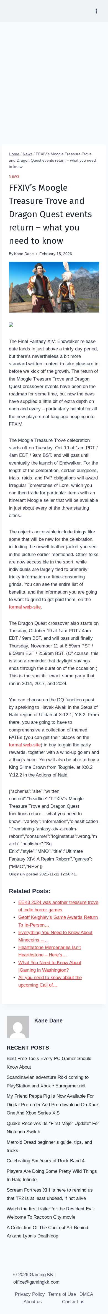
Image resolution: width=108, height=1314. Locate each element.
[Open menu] (96, 11)
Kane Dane (24, 254)
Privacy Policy (30, 1294)
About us (33, 1301)
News (14, 177)
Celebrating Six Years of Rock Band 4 (45, 1160)
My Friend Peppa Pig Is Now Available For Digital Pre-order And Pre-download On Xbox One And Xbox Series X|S (53, 1104)
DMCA (86, 1294)
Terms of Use (62, 1294)
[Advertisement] (54, 79)
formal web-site (25, 607)
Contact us (73, 1301)
